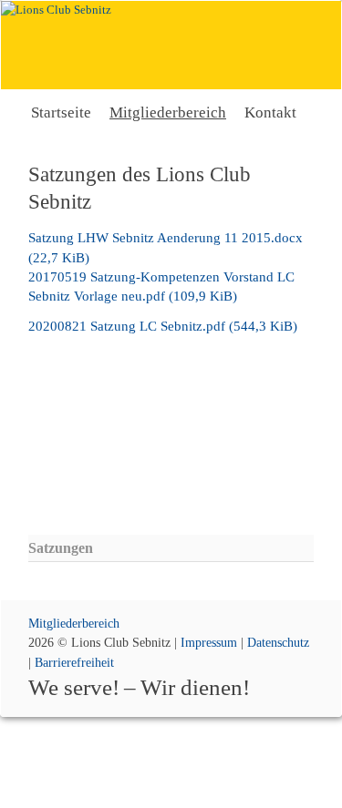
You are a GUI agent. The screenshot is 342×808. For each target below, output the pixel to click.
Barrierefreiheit (74, 662)
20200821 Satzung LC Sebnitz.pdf (162, 326)
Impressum (209, 642)
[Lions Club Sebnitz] (171, 45)
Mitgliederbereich (167, 112)
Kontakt (270, 112)
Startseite (61, 112)
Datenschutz (278, 642)
